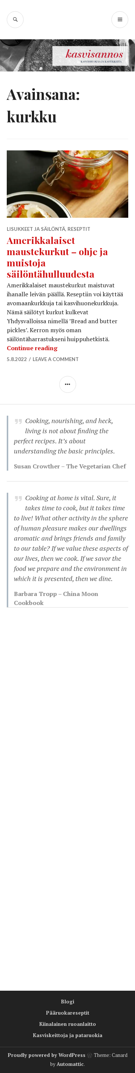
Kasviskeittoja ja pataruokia (67, 1035)
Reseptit (79, 229)
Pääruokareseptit (67, 1012)
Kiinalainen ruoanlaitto (67, 1024)
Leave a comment (56, 359)
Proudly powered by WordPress (47, 1055)
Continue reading (32, 348)
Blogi (67, 1001)
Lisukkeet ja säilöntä (36, 229)
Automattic (70, 1064)
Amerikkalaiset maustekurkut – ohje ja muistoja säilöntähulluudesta (57, 257)
